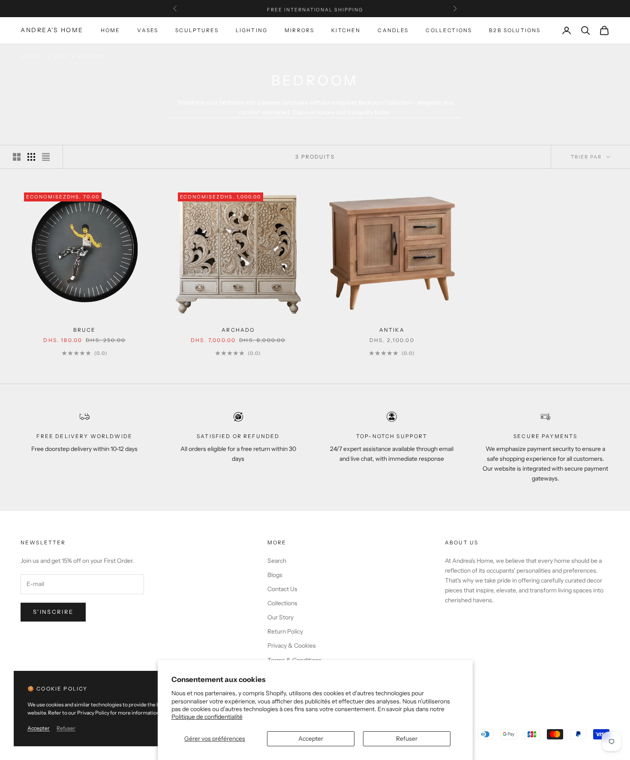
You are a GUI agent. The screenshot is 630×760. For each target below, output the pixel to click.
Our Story (280, 617)
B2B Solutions (514, 30)
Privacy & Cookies (291, 645)
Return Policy (285, 631)
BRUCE (84, 330)
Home (110, 30)
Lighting (251, 30)
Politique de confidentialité (207, 717)
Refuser (406, 738)
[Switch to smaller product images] (31, 156)
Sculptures (197, 30)
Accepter (310, 738)
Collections (449, 30)
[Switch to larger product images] (17, 156)
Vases (147, 30)
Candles (393, 30)
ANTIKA (392, 330)
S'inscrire (53, 611)
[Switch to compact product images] (46, 156)
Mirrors (299, 30)
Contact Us (282, 589)
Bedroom (91, 56)
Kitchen (345, 30)
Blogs (274, 575)
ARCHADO (238, 330)
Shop (61, 56)
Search (276, 561)
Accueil (33, 56)
